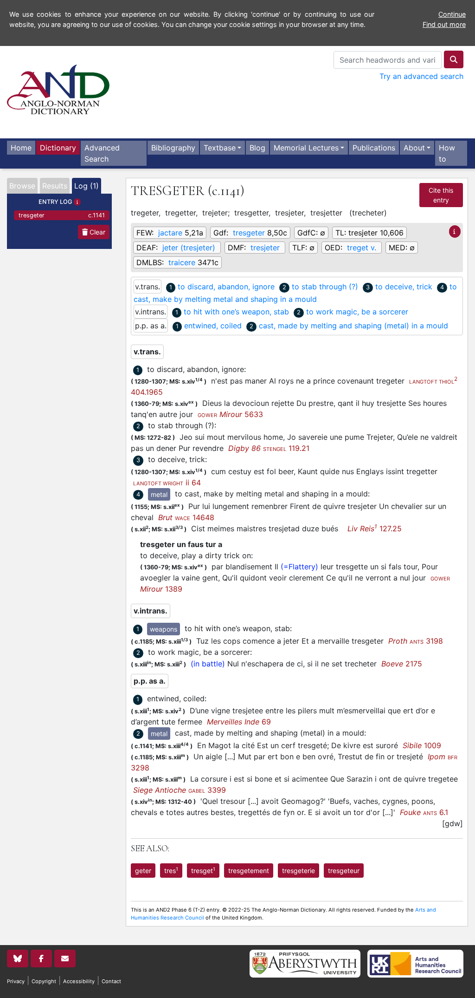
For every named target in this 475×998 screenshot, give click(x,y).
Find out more (444, 24)
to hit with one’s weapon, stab (236, 311)
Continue (452, 14)
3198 (415, 641)
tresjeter (265, 247)
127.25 (374, 528)
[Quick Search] (453, 59)
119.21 (268, 448)
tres (171, 870)
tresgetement (248, 870)
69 (239, 721)
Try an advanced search (421, 76)
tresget (203, 870)
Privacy (16, 981)
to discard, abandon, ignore (226, 286)
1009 (422, 745)
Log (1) (86, 185)
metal (159, 494)
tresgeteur (343, 870)
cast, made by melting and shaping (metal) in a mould (353, 325)
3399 (179, 790)
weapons (163, 629)
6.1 (424, 812)
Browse (22, 185)
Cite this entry (441, 195)
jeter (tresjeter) (188, 247)
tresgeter (62, 215)
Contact (111, 981)
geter (143, 870)
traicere (181, 262)
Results (54, 185)
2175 (401, 663)
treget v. (361, 247)
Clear (96, 232)
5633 (230, 414)
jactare (170, 232)
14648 (186, 517)
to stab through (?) (325, 286)
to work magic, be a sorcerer (357, 311)
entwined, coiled (213, 325)
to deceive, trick (403, 286)
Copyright (44, 981)
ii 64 (167, 482)
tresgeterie (298, 870)
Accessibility (79, 981)
